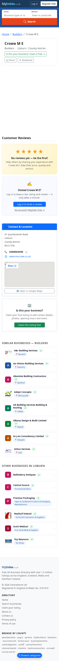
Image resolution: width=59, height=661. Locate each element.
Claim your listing (11, 607)
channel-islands (9, 648)
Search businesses (12, 603)
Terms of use (8, 623)
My (11, 4)
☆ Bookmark (25, 60)
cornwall (50, 648)
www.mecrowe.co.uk (20, 256)
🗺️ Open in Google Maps (29, 290)
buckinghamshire (39, 641)
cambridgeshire (9, 644)
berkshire (52, 637)
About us (6, 611)
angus (20, 637)
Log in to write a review (29, 204)
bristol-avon (23, 641)
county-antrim (8, 652)
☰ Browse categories (30, 655)
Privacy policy (9, 619)
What (6, 12)
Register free (49, 3)
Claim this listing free (29, 324)
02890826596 (16, 251)
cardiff (21, 644)
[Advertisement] (29, 102)
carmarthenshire (34, 644)
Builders (17, 34)
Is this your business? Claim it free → (25, 53)
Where (34, 12)
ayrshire (28, 637)
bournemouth (9, 641)
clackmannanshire (36, 648)
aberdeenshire (8, 637)
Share (12, 60)
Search (32, 21)
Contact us (7, 615)
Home (5, 34)
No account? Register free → (30, 209)
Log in (34, 3)
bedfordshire (40, 637)
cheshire (22, 648)
